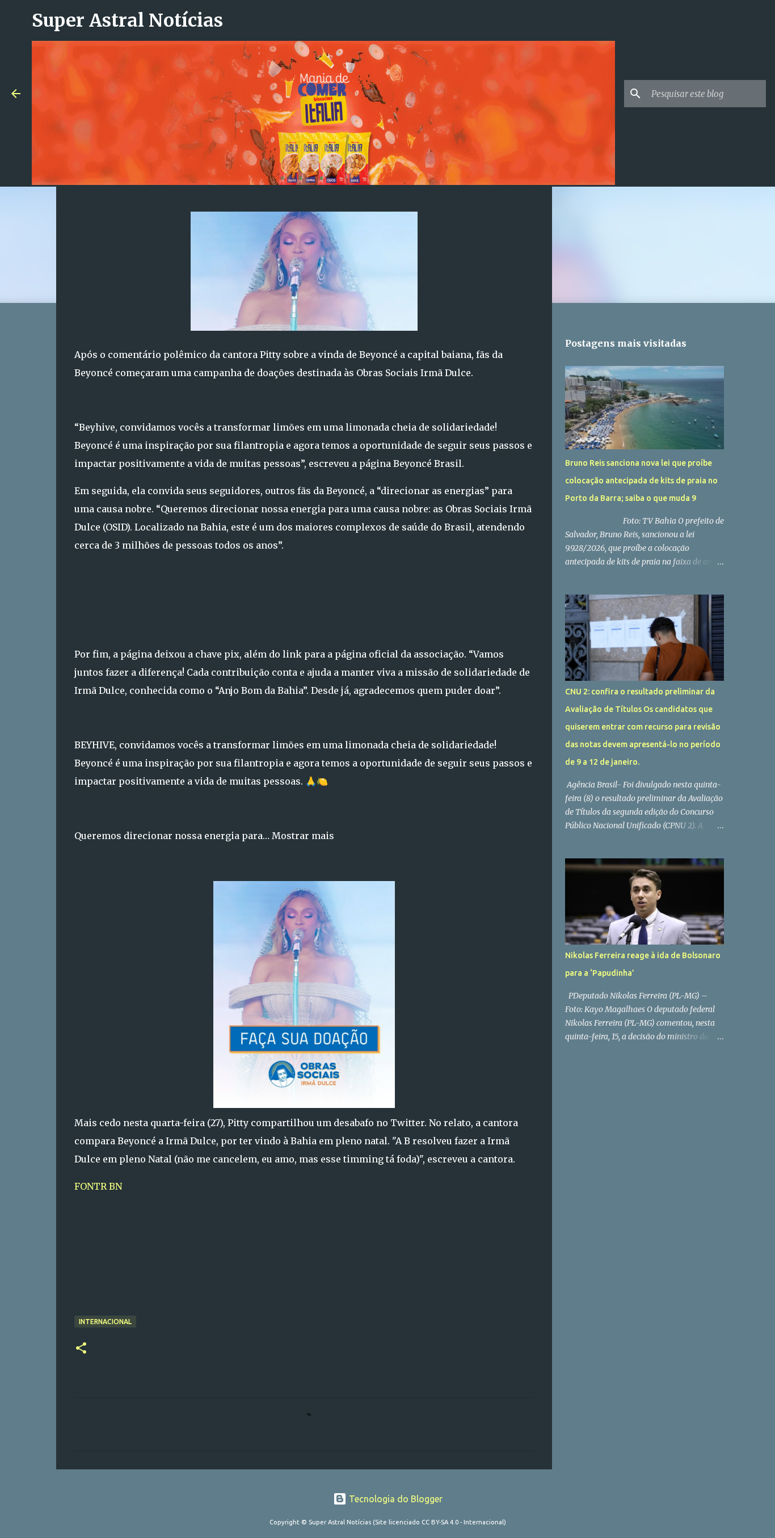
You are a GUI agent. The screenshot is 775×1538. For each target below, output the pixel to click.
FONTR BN (98, 1186)
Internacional (105, 1321)
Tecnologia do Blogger (395, 1499)
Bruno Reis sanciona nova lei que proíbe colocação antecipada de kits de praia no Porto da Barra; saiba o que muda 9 (641, 480)
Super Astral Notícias (127, 20)
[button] (81, 1348)
